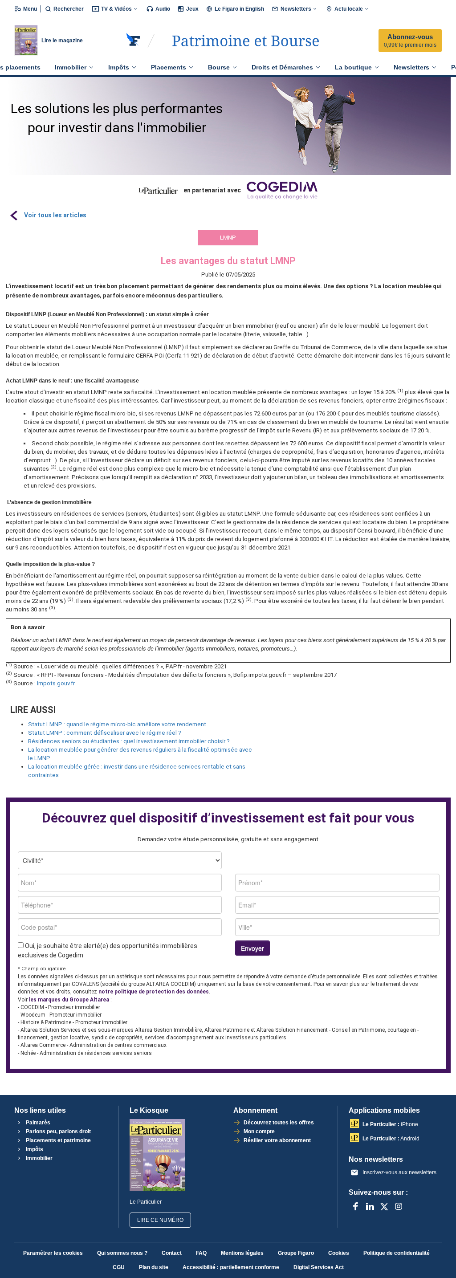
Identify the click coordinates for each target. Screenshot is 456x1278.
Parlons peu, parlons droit (57, 1131)
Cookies (338, 1253)
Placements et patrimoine (57, 1140)
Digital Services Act (318, 1267)
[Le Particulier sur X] (384, 1206)
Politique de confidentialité (396, 1253)
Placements (168, 67)
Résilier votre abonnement (277, 1140)
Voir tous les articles (55, 215)
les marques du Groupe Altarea (69, 1000)
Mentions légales (242, 1253)
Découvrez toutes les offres (279, 1122)
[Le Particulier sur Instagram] (398, 1206)
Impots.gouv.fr (56, 683)
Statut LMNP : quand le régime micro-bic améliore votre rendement (117, 724)
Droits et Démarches (282, 67)
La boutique (353, 67)
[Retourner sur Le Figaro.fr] (133, 40)
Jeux (192, 9)
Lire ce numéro (160, 1220)
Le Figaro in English (239, 9)
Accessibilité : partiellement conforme (231, 1267)
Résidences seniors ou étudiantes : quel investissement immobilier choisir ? (129, 741)
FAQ (201, 1253)
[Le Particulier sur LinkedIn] (370, 1206)
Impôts (118, 67)
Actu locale (348, 9)
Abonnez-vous (410, 40)
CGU (119, 1267)
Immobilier (70, 67)
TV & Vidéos (116, 9)
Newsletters (296, 9)
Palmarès (37, 1122)
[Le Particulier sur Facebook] (356, 1206)
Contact (172, 1253)
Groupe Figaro (296, 1253)
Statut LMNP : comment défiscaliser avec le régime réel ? (104, 732)
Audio (162, 9)
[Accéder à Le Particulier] (245, 40)
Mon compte (259, 1131)
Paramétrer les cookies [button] (53, 1253)
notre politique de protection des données (153, 992)
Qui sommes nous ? (122, 1253)
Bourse (219, 67)
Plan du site (153, 1267)
